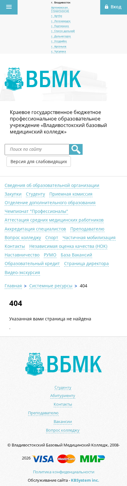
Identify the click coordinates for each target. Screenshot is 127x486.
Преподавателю (87, 229)
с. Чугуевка (58, 51)
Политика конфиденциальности (63, 472)
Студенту (35, 194)
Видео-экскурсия (22, 272)
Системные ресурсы (50, 286)
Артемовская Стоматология (60, 9)
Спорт (51, 237)
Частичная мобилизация (89, 237)
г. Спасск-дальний (63, 30)
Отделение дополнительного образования (50, 202)
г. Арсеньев (58, 46)
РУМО (50, 255)
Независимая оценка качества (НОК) (68, 246)
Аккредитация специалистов (35, 229)
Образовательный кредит (32, 263)
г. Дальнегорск (61, 36)
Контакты (15, 246)
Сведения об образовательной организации (52, 185)
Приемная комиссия (70, 194)
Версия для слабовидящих (38, 161)
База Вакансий (76, 255)
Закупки (13, 194)
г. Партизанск (60, 25)
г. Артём (56, 15)
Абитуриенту (62, 395)
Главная (13, 286)
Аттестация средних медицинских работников (54, 220)
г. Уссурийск (59, 41)
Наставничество (22, 255)
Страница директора (86, 263)
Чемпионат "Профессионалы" (36, 211)
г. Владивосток (61, 2)
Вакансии (63, 421)
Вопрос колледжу (23, 237)
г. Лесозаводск (61, 21)
